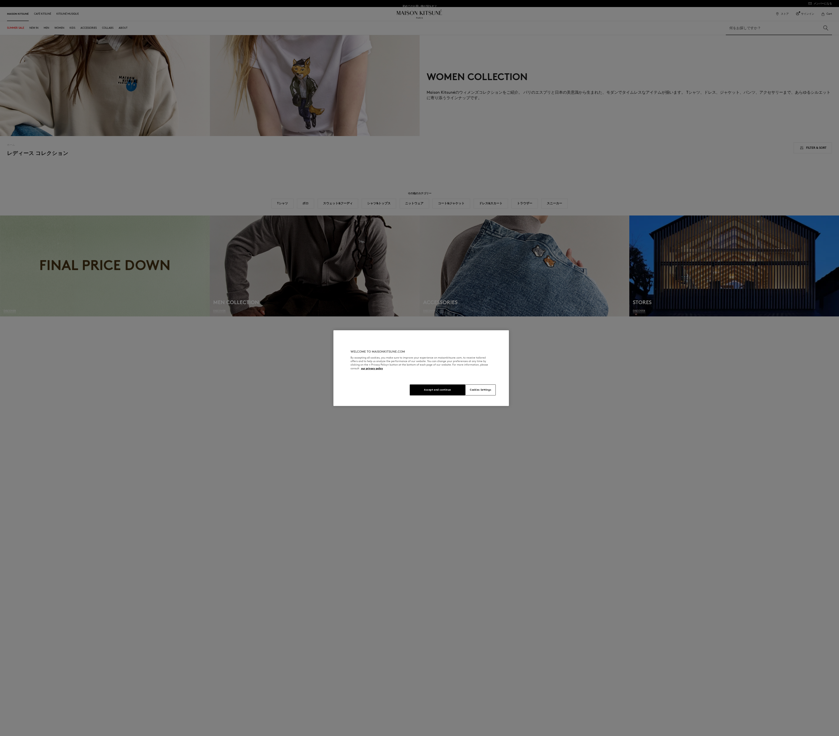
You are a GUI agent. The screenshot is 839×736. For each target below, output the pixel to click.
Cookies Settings (480, 389)
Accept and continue (437, 389)
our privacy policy (372, 368)
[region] (421, 368)
